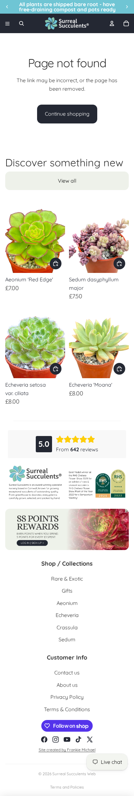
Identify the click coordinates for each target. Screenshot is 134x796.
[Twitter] (90, 739)
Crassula (67, 627)
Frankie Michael (81, 749)
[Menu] (7, 23)
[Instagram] (56, 739)
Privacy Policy (67, 697)
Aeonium (67, 603)
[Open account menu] (112, 23)
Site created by (53, 749)
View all (67, 180)
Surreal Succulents (69, 773)
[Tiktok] (78, 739)
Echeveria (67, 615)
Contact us (67, 672)
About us (67, 685)
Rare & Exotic (67, 578)
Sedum (67, 639)
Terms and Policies (67, 787)
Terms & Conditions (67, 709)
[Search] (21, 23)
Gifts (67, 590)
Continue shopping (67, 113)
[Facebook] (44, 739)
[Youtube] (67, 739)
